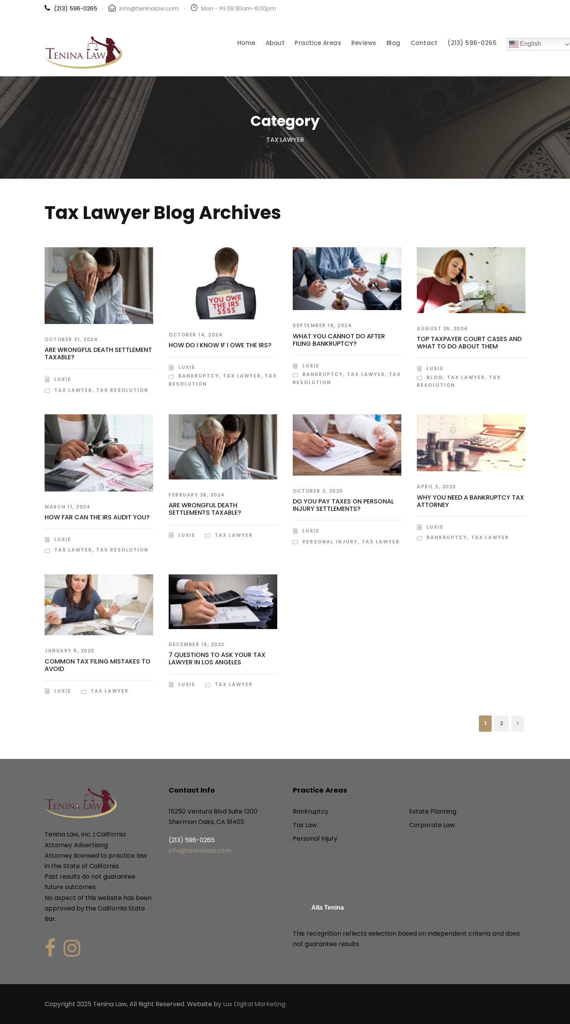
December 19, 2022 (197, 644)
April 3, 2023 (436, 486)
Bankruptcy (198, 375)
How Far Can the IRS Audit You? (97, 517)
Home (246, 43)
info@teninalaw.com (149, 8)
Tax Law (305, 825)
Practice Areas (318, 43)
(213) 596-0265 (472, 43)
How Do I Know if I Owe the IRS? (220, 345)
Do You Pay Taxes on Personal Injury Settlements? (343, 505)
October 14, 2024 (196, 334)
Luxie (62, 379)
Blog (394, 43)
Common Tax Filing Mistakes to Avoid (97, 665)
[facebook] (50, 948)
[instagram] (72, 948)
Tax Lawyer (73, 390)
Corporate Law (432, 825)
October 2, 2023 (318, 491)
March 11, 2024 (67, 506)
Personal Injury (330, 541)
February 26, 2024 (197, 494)
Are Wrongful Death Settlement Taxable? (98, 353)
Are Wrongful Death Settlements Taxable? (205, 509)
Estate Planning (432, 811)
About (275, 43)
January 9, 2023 (70, 650)
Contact (424, 43)
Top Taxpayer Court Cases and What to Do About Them (469, 342)
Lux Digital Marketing (254, 1004)
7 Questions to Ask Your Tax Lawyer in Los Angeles (217, 658)
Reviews (364, 43)
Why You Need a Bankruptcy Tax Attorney (470, 501)
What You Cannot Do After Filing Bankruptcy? (339, 340)
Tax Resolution (122, 390)
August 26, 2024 (442, 328)
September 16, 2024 (322, 325)
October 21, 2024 (71, 339)
